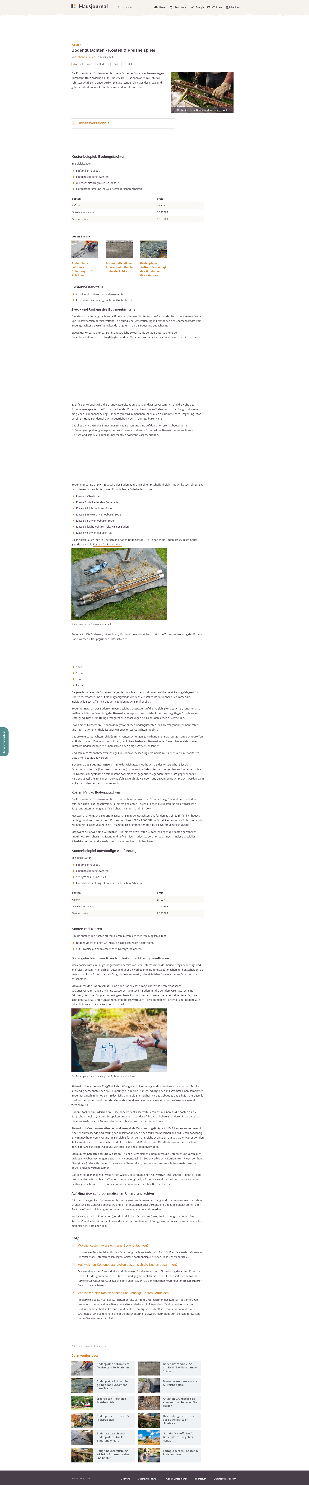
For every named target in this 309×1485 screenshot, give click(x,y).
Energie (200, 7)
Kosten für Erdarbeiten (107, 544)
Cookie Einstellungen (176, 1478)
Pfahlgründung (148, 1091)
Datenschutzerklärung (225, 1478)
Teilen (116, 64)
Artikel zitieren (83, 64)
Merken (103, 64)
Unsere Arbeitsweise (148, 1478)
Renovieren (181, 7)
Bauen (162, 7)
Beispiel (97, 1252)
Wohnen (217, 7)
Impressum (200, 1478)
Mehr (131, 64)
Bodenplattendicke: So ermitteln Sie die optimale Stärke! (119, 267)
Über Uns (234, 7)
